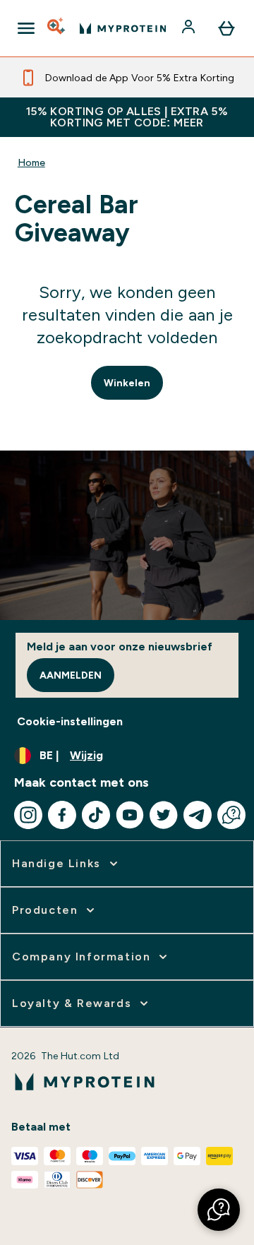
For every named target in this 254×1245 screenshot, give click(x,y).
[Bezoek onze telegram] (197, 815)
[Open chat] (231, 815)
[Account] (189, 28)
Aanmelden (71, 675)
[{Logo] (123, 28)
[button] (219, 1210)
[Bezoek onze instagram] (28, 815)
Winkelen (127, 382)
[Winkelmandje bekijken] (226, 28)
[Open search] (57, 28)
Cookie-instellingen (70, 721)
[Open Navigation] (26, 28)
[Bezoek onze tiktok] (96, 815)
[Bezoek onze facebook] (62, 815)
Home (31, 162)
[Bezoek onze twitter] (164, 815)
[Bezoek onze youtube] (130, 815)
